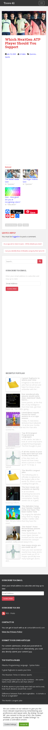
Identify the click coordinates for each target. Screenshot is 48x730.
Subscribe (12, 289)
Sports (7, 57)
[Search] (39, 261)
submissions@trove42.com (12, 649)
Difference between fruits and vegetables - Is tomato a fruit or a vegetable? (24, 694)
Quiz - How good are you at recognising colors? (12, 199)
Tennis (25, 225)
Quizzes (33, 54)
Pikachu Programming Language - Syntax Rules (21, 665)
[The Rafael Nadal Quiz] (12, 173)
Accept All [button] (23, 724)
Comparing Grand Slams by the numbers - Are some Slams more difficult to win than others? (22, 680)
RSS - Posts (10, 613)
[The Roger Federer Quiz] (30, 173)
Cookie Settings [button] (10, 724)
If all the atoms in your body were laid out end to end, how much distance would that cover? (23, 687)
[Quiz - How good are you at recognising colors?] (12, 191)
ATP (19, 225)
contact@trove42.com (36, 627)
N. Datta (22, 54)
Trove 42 (9, 3)
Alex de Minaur (11, 225)
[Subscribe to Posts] (3, 613)
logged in (16, 236)
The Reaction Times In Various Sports (17, 675)
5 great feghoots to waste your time (16, 670)
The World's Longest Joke (12, 700)
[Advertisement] (24, 350)
